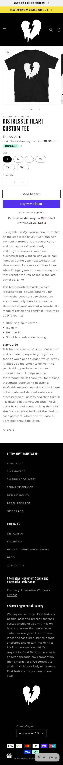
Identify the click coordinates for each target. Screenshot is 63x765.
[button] (4, 30)
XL (41, 159)
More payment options (31, 212)
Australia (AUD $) (29, 733)
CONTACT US (15, 565)
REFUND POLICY (18, 495)
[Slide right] (39, 109)
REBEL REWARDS (18, 503)
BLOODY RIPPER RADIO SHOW (28, 549)
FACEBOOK (14, 541)
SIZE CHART (15, 463)
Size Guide (10, 344)
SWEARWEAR (16, 471)
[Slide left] (24, 109)
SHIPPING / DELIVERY (21, 479)
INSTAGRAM (15, 533)
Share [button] (10, 429)
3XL (22, 167)
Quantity (8, 175)
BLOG (11, 557)
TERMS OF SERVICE (20, 487)
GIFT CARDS (15, 511)
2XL (8, 167)
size (5, 411)
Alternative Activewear (26, 758)
